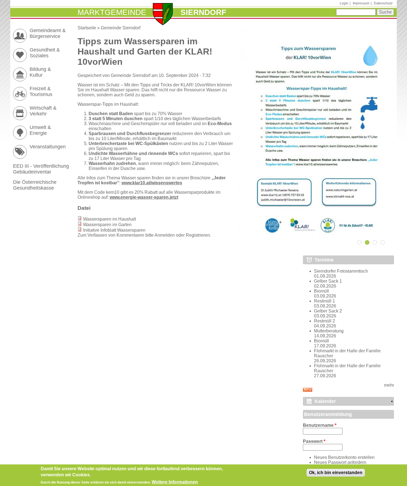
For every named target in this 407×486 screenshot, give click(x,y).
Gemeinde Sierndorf (120, 27)
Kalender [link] (325, 401)
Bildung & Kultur (40, 72)
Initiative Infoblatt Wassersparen (114, 230)
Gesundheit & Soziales (45, 52)
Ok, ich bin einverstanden (335, 472)
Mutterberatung (329, 331)
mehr (389, 385)
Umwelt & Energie (40, 130)
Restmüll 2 (324, 321)
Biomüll (321, 291)
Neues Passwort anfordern (340, 462)
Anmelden (164, 235)
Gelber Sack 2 (328, 311)
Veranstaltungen (48, 146)
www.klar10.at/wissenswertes (152, 182)
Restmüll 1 (324, 301)
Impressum (361, 3)
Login (344, 3)
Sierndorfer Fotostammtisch (341, 271)
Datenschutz (383, 3)
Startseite (87, 27)
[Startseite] (163, 14)
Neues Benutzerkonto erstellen (344, 457)
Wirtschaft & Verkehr (43, 111)
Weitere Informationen (175, 482)
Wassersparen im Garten (107, 224)
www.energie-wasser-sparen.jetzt (144, 197)
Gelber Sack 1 (328, 281)
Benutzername (319, 425)
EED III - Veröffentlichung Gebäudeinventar (41, 169)
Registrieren (198, 235)
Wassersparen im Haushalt (109, 219)
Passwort (314, 441)
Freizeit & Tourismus (41, 91)
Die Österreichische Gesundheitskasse (34, 185)
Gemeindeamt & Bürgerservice (48, 33)
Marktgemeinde (112, 12)
